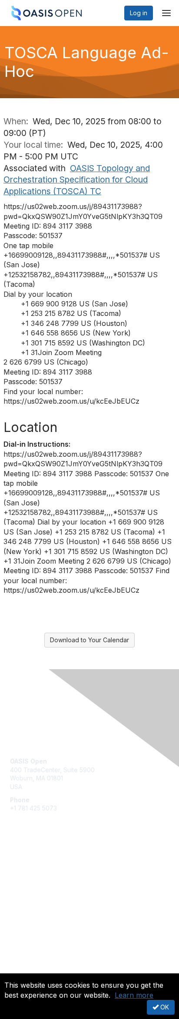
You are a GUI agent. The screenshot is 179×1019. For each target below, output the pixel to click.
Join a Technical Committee (49, 891)
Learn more (134, 995)
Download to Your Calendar (89, 640)
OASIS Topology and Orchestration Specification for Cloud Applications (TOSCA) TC (76, 180)
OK (164, 1007)
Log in (138, 13)
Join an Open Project (40, 878)
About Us (23, 969)
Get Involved (28, 865)
